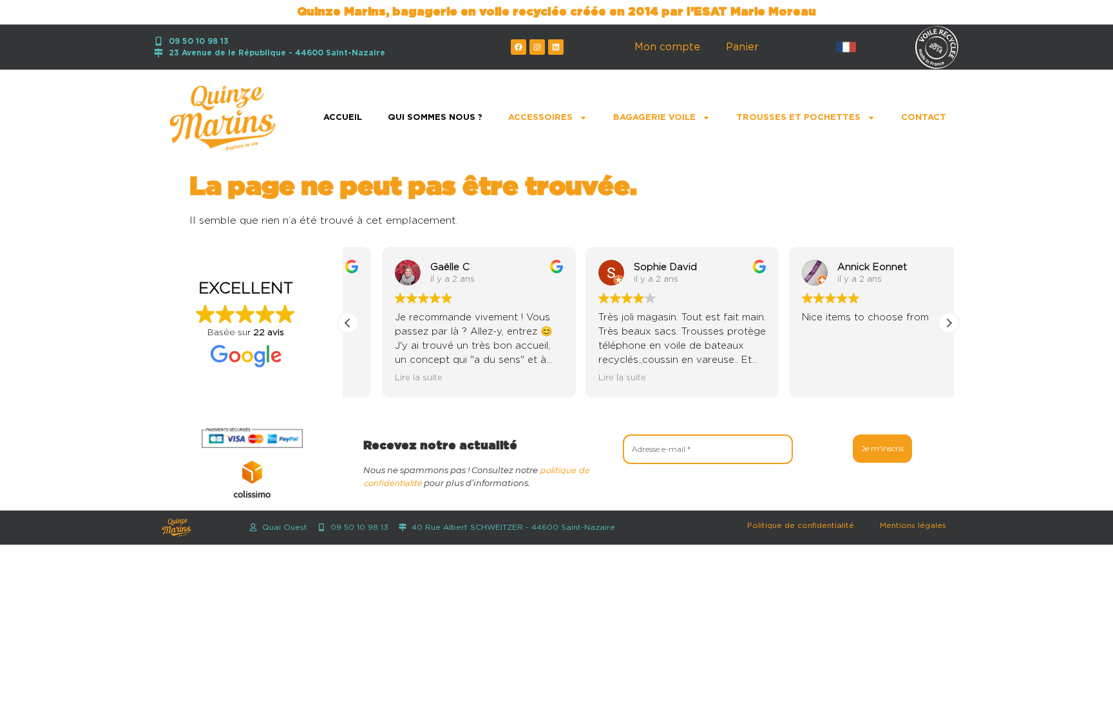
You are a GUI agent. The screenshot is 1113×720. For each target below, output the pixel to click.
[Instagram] (537, 47)
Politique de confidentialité (800, 525)
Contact (923, 117)
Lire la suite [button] (384, 377)
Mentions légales (913, 525)
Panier (742, 47)
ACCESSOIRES (540, 117)
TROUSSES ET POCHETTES (798, 117)
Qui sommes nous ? (435, 117)
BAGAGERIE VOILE (654, 117)
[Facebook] (518, 47)
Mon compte (667, 47)
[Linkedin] (556, 47)
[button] (948, 323)
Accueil (342, 117)
